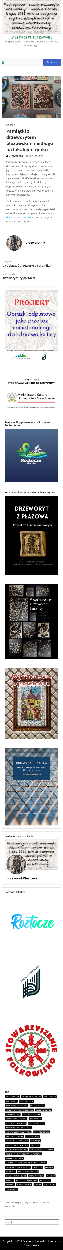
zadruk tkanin (25, 1185)
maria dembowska (15, 1158)
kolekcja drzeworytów (17, 1145)
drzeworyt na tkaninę (17, 1106)
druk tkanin (50, 1097)
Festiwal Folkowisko (16, 1123)
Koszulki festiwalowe (17, 1150)
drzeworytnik (13, 1114)
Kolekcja (10, 124)
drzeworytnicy (44, 1110)
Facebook (52, 62)
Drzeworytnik (15, 155)
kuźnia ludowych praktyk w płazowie (24, 1154)
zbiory (38, 1185)
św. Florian (12, 1189)
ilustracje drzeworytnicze (19, 1128)
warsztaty (46, 1180)
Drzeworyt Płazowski (31, 37)
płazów (49, 1167)
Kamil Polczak (33, 1136)
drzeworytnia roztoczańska (20, 1110)
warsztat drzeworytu (27, 1180)
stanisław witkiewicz (16, 1176)
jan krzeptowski (41, 1132)
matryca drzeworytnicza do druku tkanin (26, 1163)
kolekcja (36, 1141)
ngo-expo (38, 1167)
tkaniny (51, 1176)
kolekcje (36, 1145)
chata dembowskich (32, 1097)
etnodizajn (35, 1119)
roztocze (11, 1171)
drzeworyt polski (31, 1114)
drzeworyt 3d (27, 1101)
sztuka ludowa (37, 1176)
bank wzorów (13, 1097)
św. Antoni (50, 1185)
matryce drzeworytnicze (18, 1167)
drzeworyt (12, 1101)
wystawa (11, 1185)
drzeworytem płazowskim (20, 217)
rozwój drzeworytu (28, 1171)
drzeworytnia (37, 1106)
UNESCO (10, 1180)
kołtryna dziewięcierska (41, 1150)
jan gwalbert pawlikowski (19, 1132)
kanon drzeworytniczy (17, 1141)
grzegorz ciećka (37, 1123)
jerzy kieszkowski (15, 1136)
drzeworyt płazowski (17, 1119)
